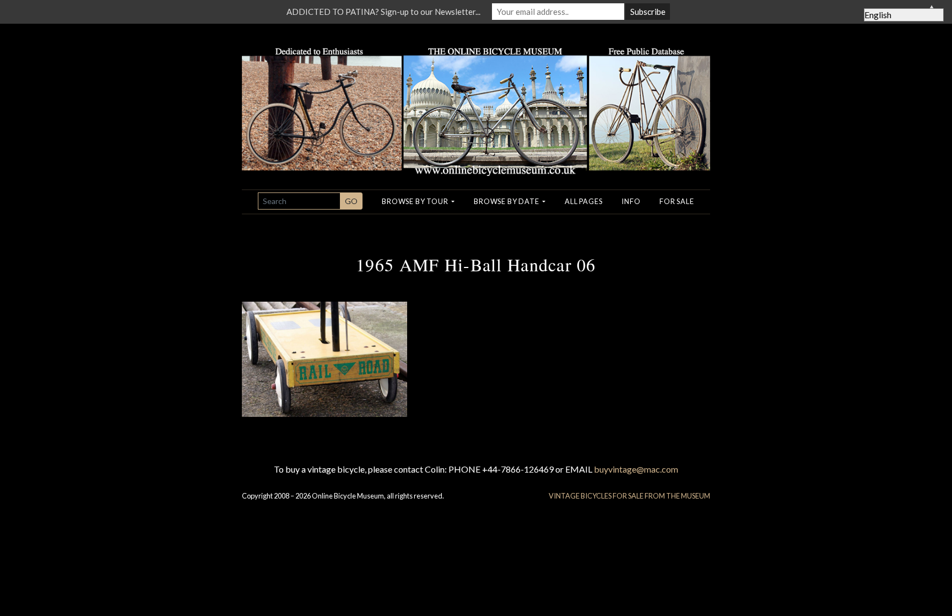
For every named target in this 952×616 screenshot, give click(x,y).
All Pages (583, 201)
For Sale (676, 201)
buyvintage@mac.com (636, 469)
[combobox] (299, 201)
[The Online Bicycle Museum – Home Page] (476, 98)
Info (630, 201)
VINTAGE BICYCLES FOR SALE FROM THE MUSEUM (629, 495)
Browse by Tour (416, 201)
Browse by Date (507, 201)
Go (351, 201)
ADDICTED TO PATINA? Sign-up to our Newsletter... (383, 12)
